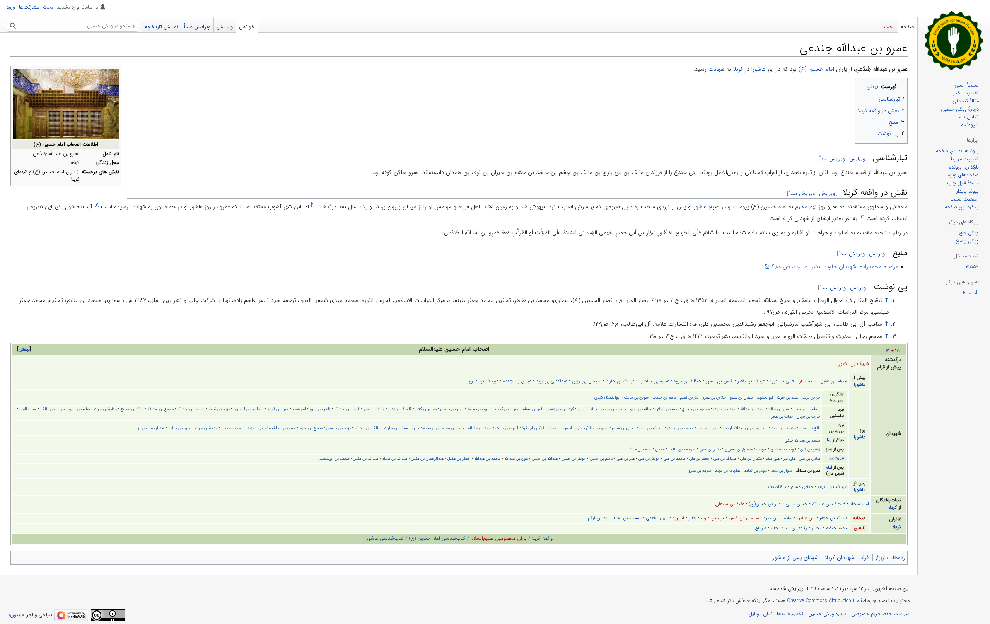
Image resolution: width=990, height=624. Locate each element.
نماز (828, 440)
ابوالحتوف (764, 397)
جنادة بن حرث (105, 409)
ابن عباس (806, 518)
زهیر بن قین (810, 449)
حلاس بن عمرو (714, 397)
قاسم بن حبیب (664, 397)
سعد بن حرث (788, 397)
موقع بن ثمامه (755, 470)
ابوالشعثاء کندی (607, 397)
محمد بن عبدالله (487, 458)
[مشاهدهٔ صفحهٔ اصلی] (953, 40)
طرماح (760, 528)
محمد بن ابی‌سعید (334, 458)
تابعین (859, 528)
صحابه (859, 518)
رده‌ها (899, 557)
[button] (24, 349)
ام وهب (299, 409)
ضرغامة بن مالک (682, 449)
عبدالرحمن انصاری (248, 409)
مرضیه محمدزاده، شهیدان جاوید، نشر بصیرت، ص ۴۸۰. (834, 266)
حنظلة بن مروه (687, 381)
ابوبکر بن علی (649, 458)
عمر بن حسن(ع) (765, 504)
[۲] (96, 204)
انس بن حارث (506, 428)
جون (415, 428)
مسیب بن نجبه (627, 518)
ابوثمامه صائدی (783, 449)
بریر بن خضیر (708, 428)
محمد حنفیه (837, 528)
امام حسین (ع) (816, 69)
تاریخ (882, 557)
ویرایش (857, 159)
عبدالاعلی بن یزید (551, 381)
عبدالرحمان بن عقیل (427, 458)
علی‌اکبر (789, 458)
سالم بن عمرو (640, 409)
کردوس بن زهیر (561, 409)
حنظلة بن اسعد (783, 428)
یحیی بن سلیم (623, 428)
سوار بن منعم (781, 470)
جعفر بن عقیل (458, 458)
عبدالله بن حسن (545, 458)
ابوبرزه (678, 518)
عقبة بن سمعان (729, 504)
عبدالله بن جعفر (833, 518)
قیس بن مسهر (719, 381)
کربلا (738, 69)
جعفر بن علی (699, 458)
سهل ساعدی (657, 518)
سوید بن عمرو (699, 470)
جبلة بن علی (587, 409)
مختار (816, 528)
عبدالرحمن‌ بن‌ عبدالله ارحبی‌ (745, 428)
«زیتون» (16, 615)
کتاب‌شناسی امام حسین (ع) (437, 538)
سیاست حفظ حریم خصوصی (880, 614)
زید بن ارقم (598, 518)
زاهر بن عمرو (320, 409)
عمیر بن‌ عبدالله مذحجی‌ (277, 428)
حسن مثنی (796, 504)
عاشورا (758, 69)
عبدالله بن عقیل (365, 458)
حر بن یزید (811, 397)
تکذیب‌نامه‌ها (790, 614)
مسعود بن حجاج (696, 409)
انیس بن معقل (560, 428)
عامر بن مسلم (533, 409)
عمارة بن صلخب (654, 381)
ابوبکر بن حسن (574, 458)
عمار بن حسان (451, 409)
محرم (801, 206)
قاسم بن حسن (601, 458)
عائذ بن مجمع (132, 409)
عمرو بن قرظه (278, 409)
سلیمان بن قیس (744, 518)
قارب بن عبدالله (347, 409)
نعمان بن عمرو (741, 397)
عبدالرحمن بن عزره (150, 428)
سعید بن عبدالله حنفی (802, 440)
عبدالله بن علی (724, 458)
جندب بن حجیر (613, 409)
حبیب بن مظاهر (680, 428)
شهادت (716, 69)
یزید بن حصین (338, 428)
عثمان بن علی (751, 458)
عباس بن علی (809, 458)
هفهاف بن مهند (727, 470)
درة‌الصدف (777, 486)
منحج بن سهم (311, 428)
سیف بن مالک (640, 449)
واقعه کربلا (542, 538)
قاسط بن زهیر (399, 409)
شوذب (761, 449)
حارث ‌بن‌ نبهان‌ (808, 416)
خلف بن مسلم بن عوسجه (443, 428)
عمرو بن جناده (180, 428)
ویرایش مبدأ (832, 159)
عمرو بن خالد (779, 409)
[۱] (313, 204)
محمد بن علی (674, 458)
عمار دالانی (28, 409)
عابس (660, 449)
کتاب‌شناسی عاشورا (384, 538)
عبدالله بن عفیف (832, 486)
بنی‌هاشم (837, 458)
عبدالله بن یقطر (751, 381)
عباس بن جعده (517, 381)
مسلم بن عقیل (833, 381)
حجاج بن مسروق (739, 449)
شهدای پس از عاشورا (795, 557)
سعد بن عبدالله (752, 409)
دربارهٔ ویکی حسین (827, 614)
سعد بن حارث (724, 409)
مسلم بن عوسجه (807, 409)
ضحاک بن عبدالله (828, 504)
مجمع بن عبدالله (160, 409)
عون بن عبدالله (516, 458)
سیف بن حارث (396, 428)
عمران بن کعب (507, 409)
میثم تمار (807, 381)
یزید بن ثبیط (219, 409)
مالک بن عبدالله (367, 428)
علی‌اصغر (773, 458)
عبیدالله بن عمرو (483, 381)
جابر (692, 518)
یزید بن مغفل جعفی (238, 428)
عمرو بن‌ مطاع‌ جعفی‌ (592, 428)
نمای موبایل (760, 614)
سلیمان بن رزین (586, 381)
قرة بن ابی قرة (533, 428)
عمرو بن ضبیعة (479, 409)
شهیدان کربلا (839, 557)
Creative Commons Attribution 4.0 (823, 601)
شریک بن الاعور (854, 363)
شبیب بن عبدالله (191, 409)
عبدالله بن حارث (620, 381)
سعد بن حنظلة (480, 428)
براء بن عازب (712, 518)
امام (829, 467)
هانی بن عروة (782, 381)
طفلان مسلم (802, 486)
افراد (865, 557)
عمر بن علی (626, 458)
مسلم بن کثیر (426, 409)
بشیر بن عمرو (710, 449)
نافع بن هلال (810, 428)
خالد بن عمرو (373, 409)
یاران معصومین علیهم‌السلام (499, 538)
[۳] (862, 216)
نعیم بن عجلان (666, 409)
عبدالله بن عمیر (651, 428)
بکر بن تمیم (689, 397)
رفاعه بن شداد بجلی (789, 528)
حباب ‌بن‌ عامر (782, 416)
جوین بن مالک (636, 397)
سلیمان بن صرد (777, 518)
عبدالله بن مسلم (394, 458)
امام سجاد (859, 504)
